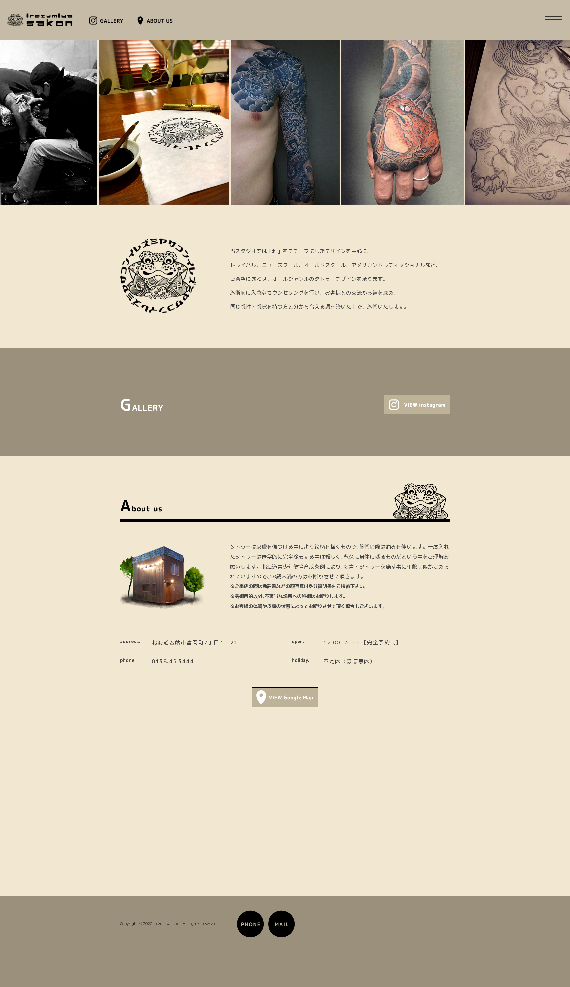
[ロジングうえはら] (250, 936)
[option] (164, 122)
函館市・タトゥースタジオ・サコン (40, 19)
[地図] (285, 705)
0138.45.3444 (173, 661)
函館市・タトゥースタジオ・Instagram (108, 20)
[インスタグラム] (417, 412)
